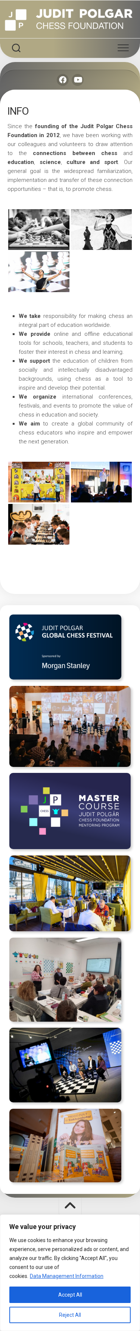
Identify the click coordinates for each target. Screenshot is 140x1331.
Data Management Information (66, 1276)
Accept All (70, 1295)
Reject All (70, 1315)
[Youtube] (78, 80)
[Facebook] (63, 80)
